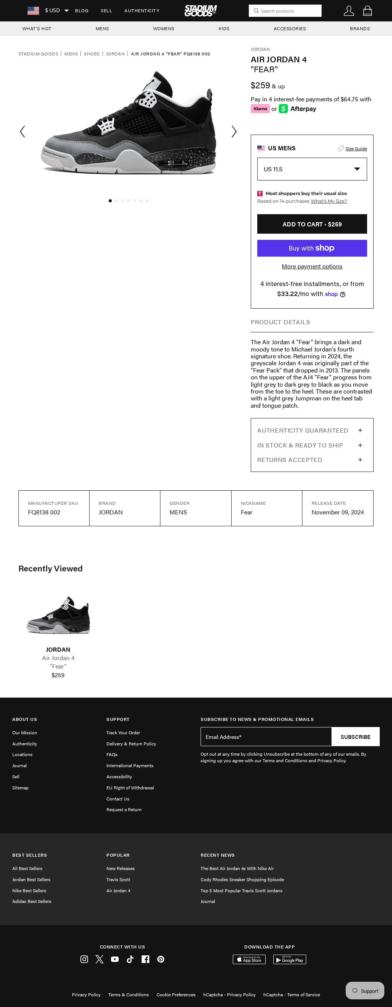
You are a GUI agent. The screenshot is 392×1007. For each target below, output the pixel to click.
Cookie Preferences (176, 994)
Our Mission (24, 732)
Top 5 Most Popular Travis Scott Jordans (242, 890)
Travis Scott (118, 879)
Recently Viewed (50, 568)
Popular (118, 855)
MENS (102, 28)
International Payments (130, 765)
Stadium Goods (38, 54)
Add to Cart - (312, 224)
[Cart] (367, 11)
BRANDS (360, 28)
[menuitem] (82, 10)
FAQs (112, 754)
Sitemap (20, 787)
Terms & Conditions (128, 994)
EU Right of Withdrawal (130, 787)
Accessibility (119, 776)
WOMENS (164, 28)
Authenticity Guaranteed (303, 430)
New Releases (120, 868)
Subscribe (356, 736)
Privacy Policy (86, 994)
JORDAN (58, 649)
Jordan (115, 54)
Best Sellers (29, 855)
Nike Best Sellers (29, 890)
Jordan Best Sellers (31, 879)
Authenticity (141, 10)
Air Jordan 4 (118, 890)
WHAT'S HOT (37, 28)
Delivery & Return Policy (131, 743)
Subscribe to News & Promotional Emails (257, 719)
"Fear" (58, 666)
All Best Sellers (27, 868)
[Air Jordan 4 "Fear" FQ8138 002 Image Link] (58, 617)
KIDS (224, 28)
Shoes (92, 54)
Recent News (218, 855)
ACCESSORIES (290, 28)
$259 (58, 675)
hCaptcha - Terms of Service (291, 994)
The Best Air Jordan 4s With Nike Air (237, 868)
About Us (24, 719)
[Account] (349, 11)
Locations (22, 754)
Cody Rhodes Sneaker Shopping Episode (242, 879)
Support (118, 719)
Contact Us (117, 798)
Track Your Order (123, 732)
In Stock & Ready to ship (300, 445)
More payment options (312, 266)
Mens (71, 54)
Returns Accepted (289, 459)
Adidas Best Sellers (31, 901)
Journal (19, 765)
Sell (106, 10)
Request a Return (124, 809)
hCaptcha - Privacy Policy (229, 994)
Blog (81, 10)
